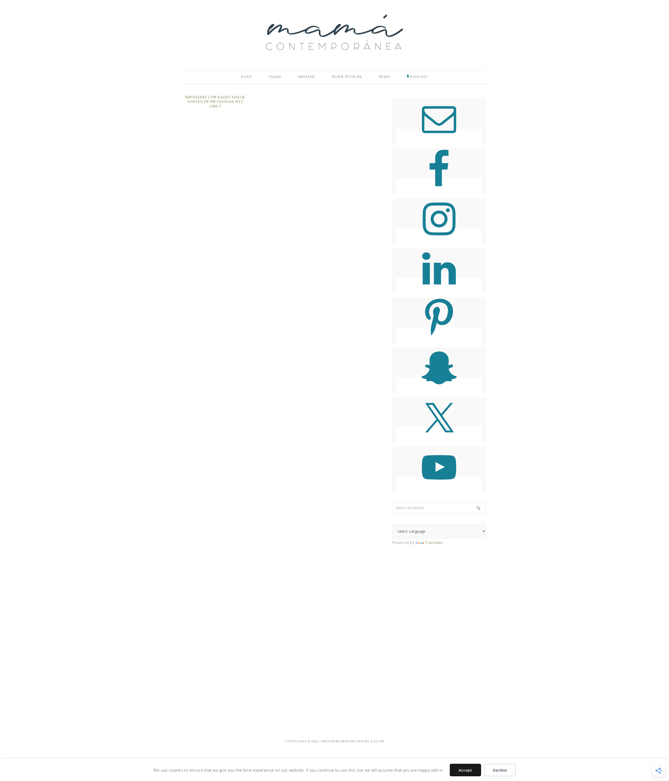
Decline (500, 770)
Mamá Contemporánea (334, 32)
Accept (465, 770)
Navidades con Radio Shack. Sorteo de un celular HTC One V (215, 101)
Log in (377, 741)
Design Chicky (354, 741)
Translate (434, 542)
